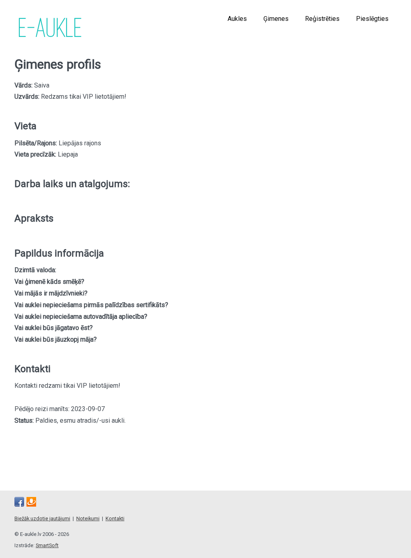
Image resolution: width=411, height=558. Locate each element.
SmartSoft (47, 545)
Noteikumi (88, 518)
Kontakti (115, 518)
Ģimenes (276, 18)
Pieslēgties (372, 18)
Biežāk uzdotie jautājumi (42, 518)
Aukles (237, 18)
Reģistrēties (322, 18)
